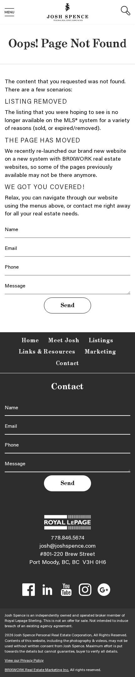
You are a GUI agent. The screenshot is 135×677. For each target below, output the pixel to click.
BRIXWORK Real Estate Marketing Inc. (37, 670)
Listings (101, 340)
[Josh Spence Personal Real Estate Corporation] (67, 12)
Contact (67, 363)
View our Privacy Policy (24, 661)
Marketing (100, 351)
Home (30, 340)
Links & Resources (47, 351)
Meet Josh (63, 340)
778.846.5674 (67, 538)
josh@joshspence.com (68, 546)
